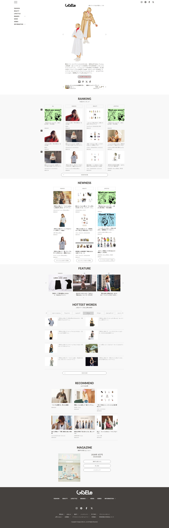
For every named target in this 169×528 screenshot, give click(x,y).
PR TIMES (93, 514)
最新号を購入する (97, 461)
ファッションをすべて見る (62, 260)
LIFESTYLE (17, 13)
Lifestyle (106, 188)
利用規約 (94, 517)
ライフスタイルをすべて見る (107, 260)
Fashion (62, 188)
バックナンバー (97, 470)
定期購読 (67, 517)
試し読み (97, 465)
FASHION (17, 8)
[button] (83, 297)
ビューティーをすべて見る (84, 260)
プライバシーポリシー (104, 514)
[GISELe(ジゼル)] (84, 492)
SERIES (16, 21)
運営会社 (61, 514)
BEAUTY (16, 11)
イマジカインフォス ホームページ (80, 517)
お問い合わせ (58, 517)
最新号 (75, 514)
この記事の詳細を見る (84, 76)
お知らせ (69, 514)
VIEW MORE (84, 175)
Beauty (84, 188)
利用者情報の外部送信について (106, 517)
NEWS (16, 19)
